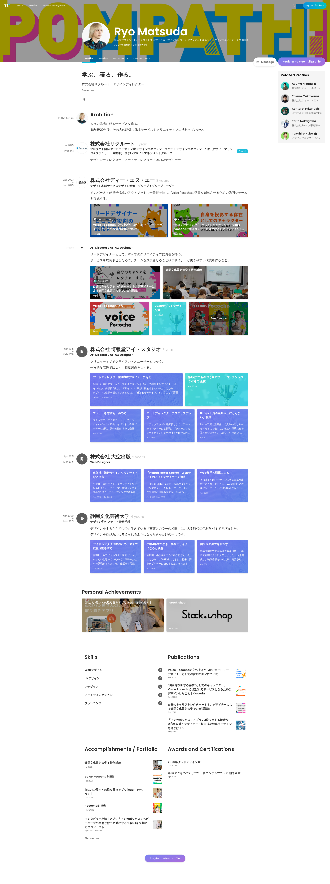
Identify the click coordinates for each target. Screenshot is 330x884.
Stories (103, 58)
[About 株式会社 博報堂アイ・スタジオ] (81, 351)
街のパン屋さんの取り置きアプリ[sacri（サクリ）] (118, 603)
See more (88, 90)
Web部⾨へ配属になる (214, 473)
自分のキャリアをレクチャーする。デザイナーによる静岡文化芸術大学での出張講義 (124, 288)
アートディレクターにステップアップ (169, 415)
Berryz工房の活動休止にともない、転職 (220, 415)
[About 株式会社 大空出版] (81, 459)
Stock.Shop (177, 603)
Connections (141, 58)
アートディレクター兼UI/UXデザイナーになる (122, 377)
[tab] (89, 58)
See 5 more (219, 318)
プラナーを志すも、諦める (110, 413)
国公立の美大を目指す (214, 544)
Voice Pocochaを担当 (108, 306)
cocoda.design (106, 219)
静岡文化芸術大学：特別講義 (184, 270)
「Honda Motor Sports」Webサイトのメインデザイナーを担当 (169, 475)
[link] (129, 220)
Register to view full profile (302, 62)
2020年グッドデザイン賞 (168, 308)
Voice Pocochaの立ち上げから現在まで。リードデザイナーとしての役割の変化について (127, 227)
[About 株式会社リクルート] (81, 148)
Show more (92, 838)
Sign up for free (314, 5)
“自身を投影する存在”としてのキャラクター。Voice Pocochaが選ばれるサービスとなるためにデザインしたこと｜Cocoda (209, 227)
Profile (89, 58)
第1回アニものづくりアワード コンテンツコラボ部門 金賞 (215, 379)
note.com (103, 280)
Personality (120, 58)
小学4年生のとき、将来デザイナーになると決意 (169, 546)
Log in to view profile (165, 858)
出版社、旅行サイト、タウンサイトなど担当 (115, 475)
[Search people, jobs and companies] (294, 5)
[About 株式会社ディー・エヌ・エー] (81, 182)
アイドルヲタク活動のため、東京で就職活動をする (115, 546)
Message (267, 62)
